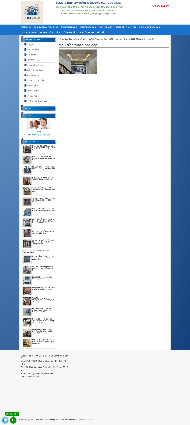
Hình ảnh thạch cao (149, 27)
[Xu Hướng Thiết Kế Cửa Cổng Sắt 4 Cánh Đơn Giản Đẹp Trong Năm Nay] (27, 243)
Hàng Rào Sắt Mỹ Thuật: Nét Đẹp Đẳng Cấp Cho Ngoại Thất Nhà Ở (43, 147)
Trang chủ (26, 27)
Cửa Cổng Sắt (69, 32)
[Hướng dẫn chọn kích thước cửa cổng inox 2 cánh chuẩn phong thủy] (27, 259)
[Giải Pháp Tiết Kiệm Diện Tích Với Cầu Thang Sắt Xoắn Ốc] (27, 181)
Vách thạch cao (88, 27)
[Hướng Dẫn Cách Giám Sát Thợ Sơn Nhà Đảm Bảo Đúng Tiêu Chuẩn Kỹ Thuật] (27, 322)
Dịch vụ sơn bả (28, 32)
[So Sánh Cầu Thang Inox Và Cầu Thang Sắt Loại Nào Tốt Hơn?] (27, 270)
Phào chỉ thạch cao (126, 27)
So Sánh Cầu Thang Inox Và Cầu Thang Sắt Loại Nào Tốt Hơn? (42, 268)
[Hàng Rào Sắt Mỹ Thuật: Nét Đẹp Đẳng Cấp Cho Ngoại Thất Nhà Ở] (27, 149)
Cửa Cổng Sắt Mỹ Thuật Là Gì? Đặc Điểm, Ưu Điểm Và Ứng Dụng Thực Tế (43, 221)
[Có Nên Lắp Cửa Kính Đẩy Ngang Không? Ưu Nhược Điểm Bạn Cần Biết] (27, 312)
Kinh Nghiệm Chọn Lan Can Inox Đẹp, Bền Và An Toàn (42, 278)
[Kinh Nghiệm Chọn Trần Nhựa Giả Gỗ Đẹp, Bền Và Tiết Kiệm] (27, 291)
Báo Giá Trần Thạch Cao (46, 27)
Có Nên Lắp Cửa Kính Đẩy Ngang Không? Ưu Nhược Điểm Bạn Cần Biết (41, 310)
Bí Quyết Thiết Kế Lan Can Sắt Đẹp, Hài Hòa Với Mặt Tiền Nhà (43, 210)
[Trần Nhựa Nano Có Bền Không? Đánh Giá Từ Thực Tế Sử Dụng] (27, 301)
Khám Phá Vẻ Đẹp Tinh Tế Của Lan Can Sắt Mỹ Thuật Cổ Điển (43, 168)
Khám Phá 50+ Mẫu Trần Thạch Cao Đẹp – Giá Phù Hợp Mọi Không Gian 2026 (105, 39)
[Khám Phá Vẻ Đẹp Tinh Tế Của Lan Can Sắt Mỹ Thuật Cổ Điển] (27, 170)
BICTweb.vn (61, 419)
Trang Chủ (64, 39)
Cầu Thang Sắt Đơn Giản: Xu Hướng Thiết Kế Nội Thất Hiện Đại (43, 158)
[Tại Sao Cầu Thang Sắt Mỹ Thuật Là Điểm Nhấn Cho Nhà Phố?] (27, 191)
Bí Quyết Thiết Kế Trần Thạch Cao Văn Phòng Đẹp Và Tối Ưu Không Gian (43, 341)
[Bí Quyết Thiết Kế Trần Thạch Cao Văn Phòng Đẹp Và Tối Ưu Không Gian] (27, 343)
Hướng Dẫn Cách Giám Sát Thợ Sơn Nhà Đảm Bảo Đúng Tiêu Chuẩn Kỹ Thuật (43, 320)
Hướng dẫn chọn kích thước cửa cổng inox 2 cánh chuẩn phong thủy (43, 258)
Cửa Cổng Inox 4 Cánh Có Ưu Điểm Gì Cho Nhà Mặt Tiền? (39, 251)
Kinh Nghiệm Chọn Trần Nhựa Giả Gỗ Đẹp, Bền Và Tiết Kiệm (43, 288)
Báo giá (100, 32)
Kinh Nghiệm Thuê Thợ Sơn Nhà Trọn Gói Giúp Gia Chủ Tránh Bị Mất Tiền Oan (42, 331)
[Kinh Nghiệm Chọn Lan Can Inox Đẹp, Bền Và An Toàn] (27, 280)
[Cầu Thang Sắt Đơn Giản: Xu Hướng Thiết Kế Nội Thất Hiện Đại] (27, 160)
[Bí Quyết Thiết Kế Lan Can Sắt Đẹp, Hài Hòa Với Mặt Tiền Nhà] (27, 212)
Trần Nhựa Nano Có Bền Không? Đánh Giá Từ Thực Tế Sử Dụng (43, 299)
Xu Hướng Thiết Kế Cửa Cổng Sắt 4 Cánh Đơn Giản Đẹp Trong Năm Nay (43, 242)
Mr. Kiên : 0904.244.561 (39, 134)
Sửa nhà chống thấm (49, 32)
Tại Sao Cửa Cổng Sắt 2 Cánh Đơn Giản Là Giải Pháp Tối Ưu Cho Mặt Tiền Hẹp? (43, 231)
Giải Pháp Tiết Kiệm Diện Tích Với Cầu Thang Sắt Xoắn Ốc (43, 178)
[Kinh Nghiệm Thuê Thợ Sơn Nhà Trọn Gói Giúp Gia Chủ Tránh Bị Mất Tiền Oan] (27, 333)
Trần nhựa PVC (106, 27)
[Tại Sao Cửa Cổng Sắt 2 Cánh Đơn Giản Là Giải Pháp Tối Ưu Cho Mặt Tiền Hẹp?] (27, 233)
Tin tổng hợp (31, 96)
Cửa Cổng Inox (86, 32)
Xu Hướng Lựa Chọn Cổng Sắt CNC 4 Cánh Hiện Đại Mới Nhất (43, 200)
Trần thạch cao (69, 27)
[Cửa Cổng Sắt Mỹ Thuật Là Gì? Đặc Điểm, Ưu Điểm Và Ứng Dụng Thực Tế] (27, 222)
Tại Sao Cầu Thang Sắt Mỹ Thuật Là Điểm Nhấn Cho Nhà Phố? (43, 189)
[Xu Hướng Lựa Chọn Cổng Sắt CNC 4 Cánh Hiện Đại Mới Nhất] (27, 202)
